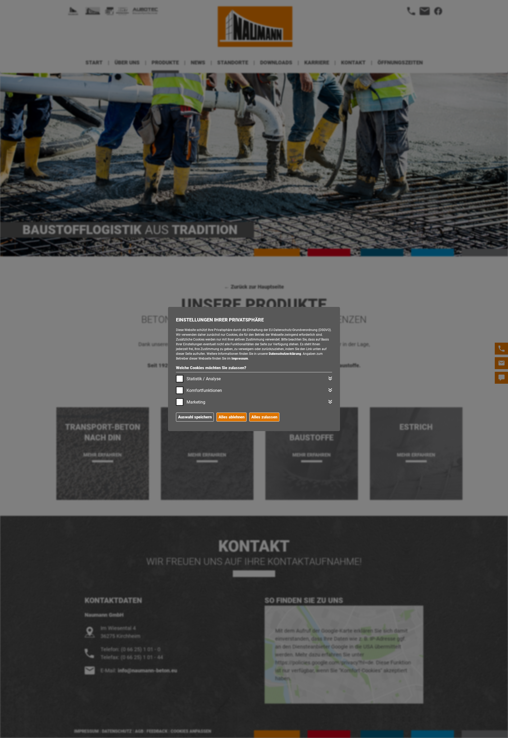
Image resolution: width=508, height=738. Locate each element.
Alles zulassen (264, 417)
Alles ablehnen (231, 417)
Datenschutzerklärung (285, 354)
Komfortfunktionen (204, 390)
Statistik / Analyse (204, 378)
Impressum (240, 358)
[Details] (330, 378)
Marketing (196, 402)
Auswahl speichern (195, 417)
